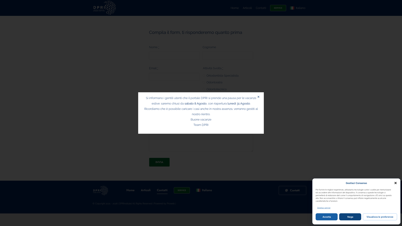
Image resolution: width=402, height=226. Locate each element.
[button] (395, 183)
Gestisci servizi (323, 208)
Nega (350, 216)
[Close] (258, 96)
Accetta (327, 216)
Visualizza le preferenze (380, 216)
